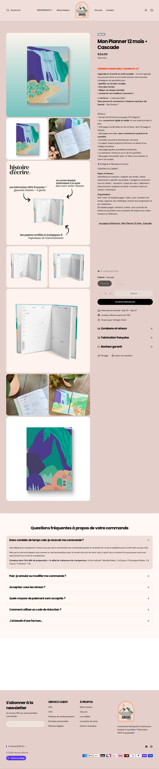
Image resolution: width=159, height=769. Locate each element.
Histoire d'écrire (21, 752)
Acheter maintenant (125, 301)
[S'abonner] (41, 724)
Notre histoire (86, 707)
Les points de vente (89, 721)
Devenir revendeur (88, 726)
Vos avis (83, 711)
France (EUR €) (17, 746)
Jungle (120, 284)
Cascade (106, 284)
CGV (50, 711)
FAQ (50, 707)
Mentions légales (56, 726)
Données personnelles (58, 721)
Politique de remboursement (61, 716)
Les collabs (85, 716)
